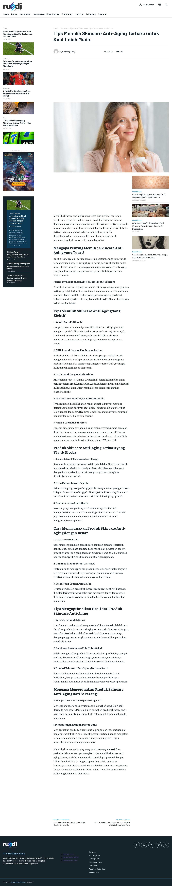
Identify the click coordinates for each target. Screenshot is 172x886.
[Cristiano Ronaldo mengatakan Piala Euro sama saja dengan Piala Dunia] (18, 78)
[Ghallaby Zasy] (57, 51)
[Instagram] (144, 845)
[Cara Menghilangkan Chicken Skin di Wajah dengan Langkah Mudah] (150, 182)
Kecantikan (64, 28)
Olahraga (6, 28)
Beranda (56, 28)
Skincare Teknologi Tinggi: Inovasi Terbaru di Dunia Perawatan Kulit (112, 823)
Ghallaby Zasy (15, 226)
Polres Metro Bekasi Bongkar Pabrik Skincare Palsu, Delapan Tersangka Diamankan (148, 226)
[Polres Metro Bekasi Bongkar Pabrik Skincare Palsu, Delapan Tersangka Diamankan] (150, 210)
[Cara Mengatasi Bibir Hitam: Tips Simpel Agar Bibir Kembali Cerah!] (150, 242)
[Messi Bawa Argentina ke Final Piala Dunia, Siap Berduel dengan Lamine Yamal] (18, 48)
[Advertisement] (111, 82)
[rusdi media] (43, 6)
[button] (166, 4)
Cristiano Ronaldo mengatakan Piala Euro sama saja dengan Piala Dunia (17, 63)
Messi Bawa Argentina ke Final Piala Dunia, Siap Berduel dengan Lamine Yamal (18, 33)
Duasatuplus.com (70, 860)
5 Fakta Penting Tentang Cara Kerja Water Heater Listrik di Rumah (16, 93)
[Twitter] (166, 845)
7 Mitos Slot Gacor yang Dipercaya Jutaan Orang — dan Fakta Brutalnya (17, 123)
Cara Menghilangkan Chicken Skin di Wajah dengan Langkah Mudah (149, 195)
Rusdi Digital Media (18, 882)
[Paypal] (151, 845)
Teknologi (6, 88)
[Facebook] (137, 845)
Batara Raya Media (71, 857)
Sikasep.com (68, 854)
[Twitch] (159, 845)
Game (5, 118)
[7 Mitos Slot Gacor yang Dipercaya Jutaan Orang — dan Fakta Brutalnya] (18, 138)
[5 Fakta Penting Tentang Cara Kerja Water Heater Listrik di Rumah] (18, 108)
